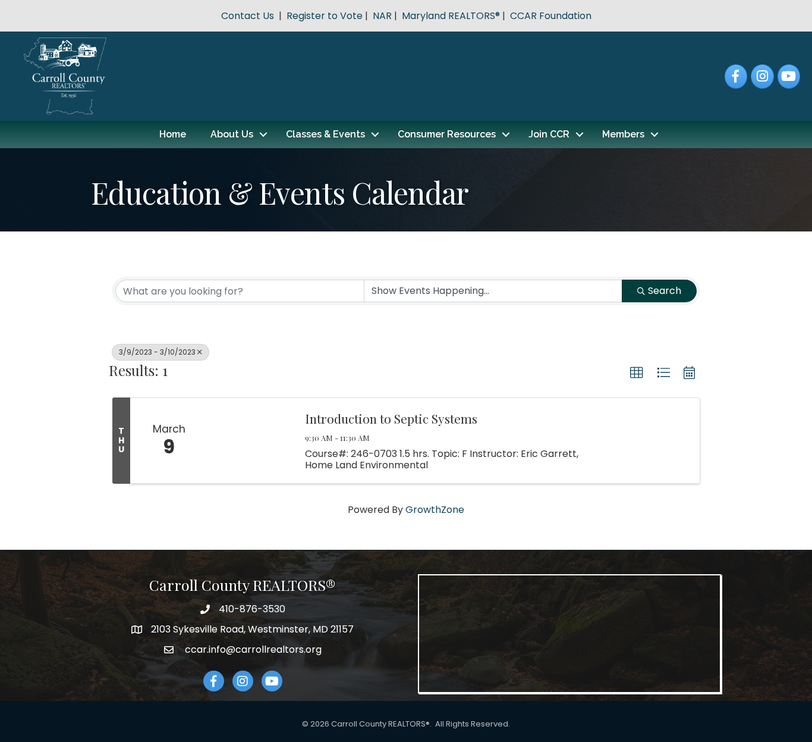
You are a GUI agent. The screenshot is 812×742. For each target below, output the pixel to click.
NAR (382, 16)
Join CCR (548, 134)
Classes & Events (325, 134)
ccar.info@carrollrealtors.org (252, 649)
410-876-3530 (252, 609)
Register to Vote (325, 16)
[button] (637, 373)
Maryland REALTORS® (451, 16)
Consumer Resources (447, 134)
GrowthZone (434, 509)
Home (172, 134)
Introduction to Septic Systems (391, 418)
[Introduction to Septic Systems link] (250, 441)
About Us (231, 134)
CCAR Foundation (550, 16)
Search (664, 291)
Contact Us (247, 16)
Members (623, 134)
